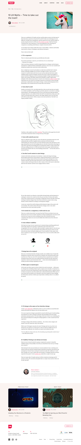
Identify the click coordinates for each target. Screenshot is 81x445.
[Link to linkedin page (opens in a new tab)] (9, 439)
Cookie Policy (59, 439)
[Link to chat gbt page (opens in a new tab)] (16, 439)
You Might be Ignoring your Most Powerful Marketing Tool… (55, 414)
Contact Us (69, 3)
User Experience (12, 26)
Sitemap (63, 441)
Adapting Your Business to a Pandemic (19, 413)
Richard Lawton (15, 409)
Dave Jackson (15, 22)
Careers (40, 439)
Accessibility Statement (68, 439)
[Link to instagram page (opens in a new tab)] (13, 439)
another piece (38, 353)
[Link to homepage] (11, 3)
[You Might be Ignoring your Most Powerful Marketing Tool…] (58, 398)
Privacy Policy (52, 439)
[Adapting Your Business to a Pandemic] (23, 398)
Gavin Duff (48, 409)
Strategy (16, 415)
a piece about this (28, 308)
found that (39, 132)
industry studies (53, 78)
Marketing (11, 415)
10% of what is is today (43, 41)
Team (45, 439)
